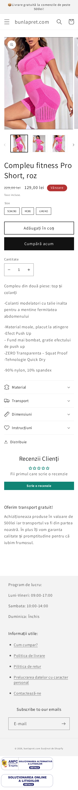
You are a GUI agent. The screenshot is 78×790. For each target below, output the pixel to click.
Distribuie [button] (18, 441)
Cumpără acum (39, 243)
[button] (7, 22)
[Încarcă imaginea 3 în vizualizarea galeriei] (59, 143)
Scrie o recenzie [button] (39, 486)
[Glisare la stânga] (4, 144)
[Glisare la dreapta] (73, 144)
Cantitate (11, 259)
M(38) (28, 211)
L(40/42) (43, 211)
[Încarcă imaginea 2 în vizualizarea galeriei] (39, 143)
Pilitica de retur (27, 666)
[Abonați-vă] (63, 723)
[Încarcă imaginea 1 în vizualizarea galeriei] (19, 143)
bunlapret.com (32, 748)
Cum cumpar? (26, 644)
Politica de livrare (29, 655)
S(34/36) (11, 211)
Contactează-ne (27, 693)
